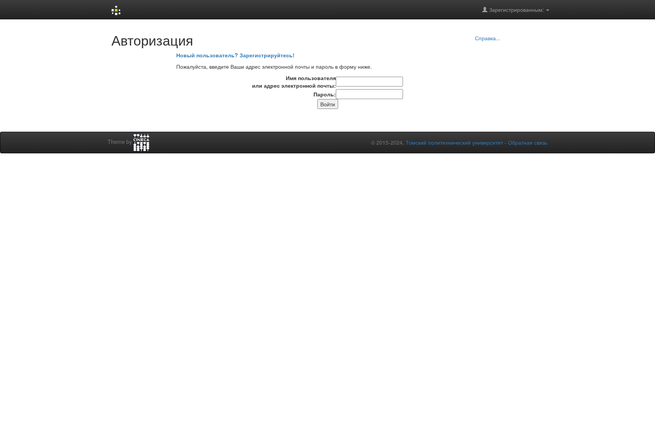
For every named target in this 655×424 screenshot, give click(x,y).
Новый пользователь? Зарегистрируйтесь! (235, 55)
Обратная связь (527, 142)
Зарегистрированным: (516, 9)
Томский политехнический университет (454, 142)
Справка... (487, 38)
